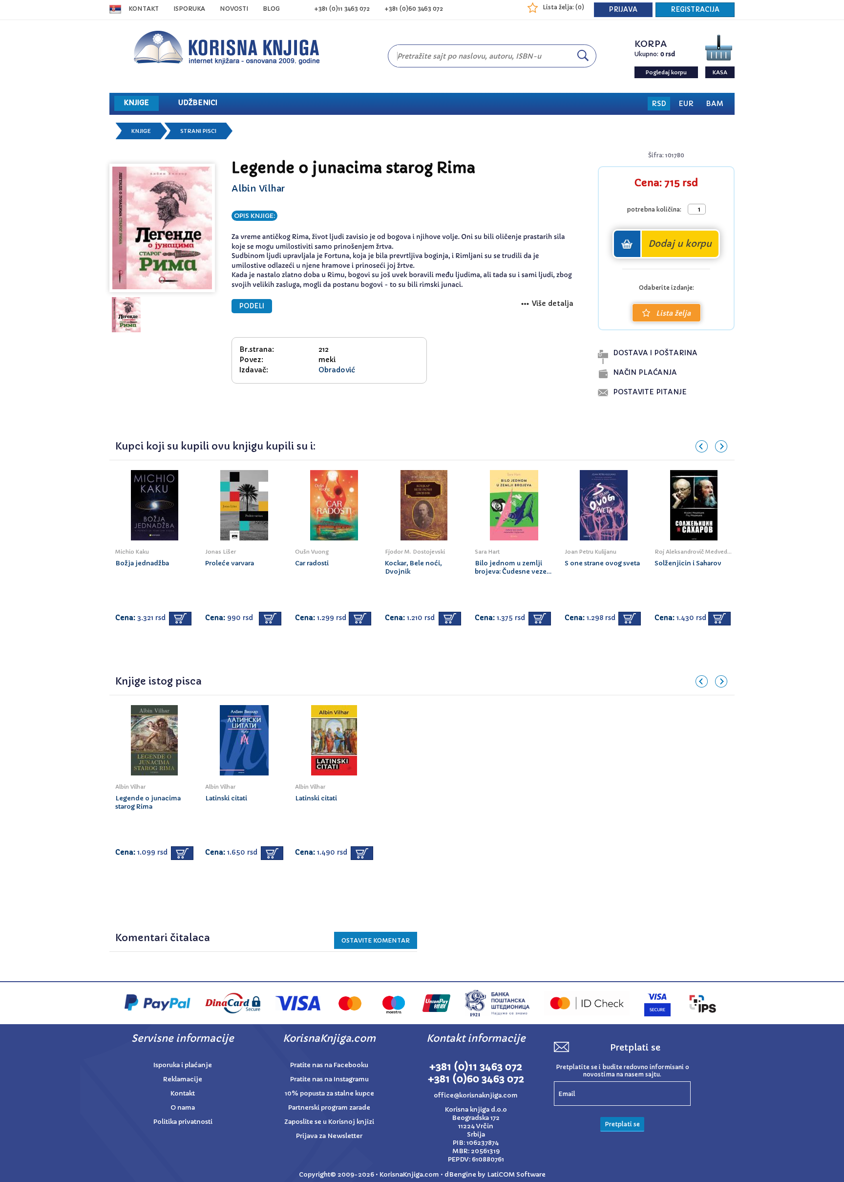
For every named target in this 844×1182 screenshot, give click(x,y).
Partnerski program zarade (329, 1107)
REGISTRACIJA (695, 9)
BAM (714, 103)
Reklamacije (182, 1079)
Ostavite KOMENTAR (375, 940)
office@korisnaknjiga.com (476, 1095)
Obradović (336, 369)
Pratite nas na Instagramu (329, 1079)
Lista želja (673, 313)
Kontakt (143, 8)
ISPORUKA (189, 8)
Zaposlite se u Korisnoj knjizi (329, 1122)
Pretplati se (622, 1124)
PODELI (251, 306)
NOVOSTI (234, 8)
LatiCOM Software (516, 1174)
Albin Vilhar (258, 188)
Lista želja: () (563, 7)
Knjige (141, 131)
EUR (686, 103)
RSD (659, 103)
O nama (182, 1107)
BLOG (271, 8)
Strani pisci (198, 131)
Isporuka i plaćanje (182, 1065)
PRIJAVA (623, 9)
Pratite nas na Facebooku (329, 1065)
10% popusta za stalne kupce (329, 1093)
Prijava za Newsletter (329, 1136)
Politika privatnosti (182, 1122)
